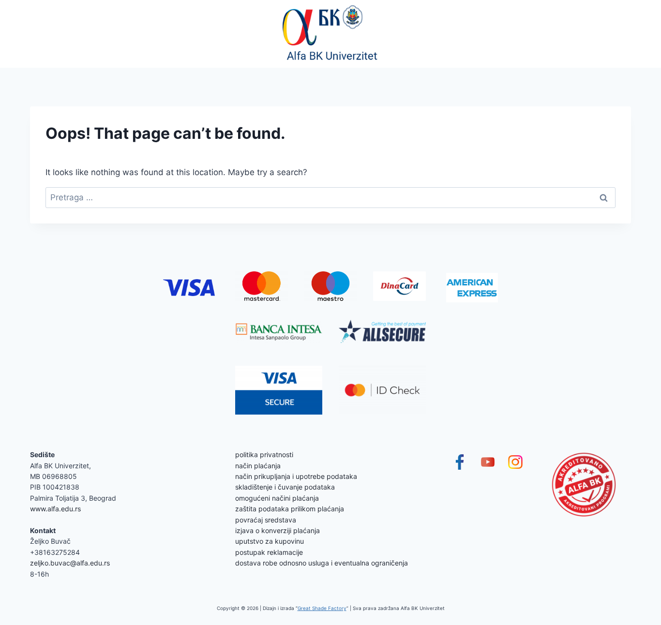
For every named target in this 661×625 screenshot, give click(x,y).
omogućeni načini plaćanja (277, 498)
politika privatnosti (264, 454)
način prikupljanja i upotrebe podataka (296, 476)
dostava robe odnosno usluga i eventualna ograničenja (321, 563)
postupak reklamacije (269, 552)
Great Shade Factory (322, 608)
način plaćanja (258, 465)
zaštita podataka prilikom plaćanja (289, 509)
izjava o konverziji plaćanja (277, 530)
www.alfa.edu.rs (55, 509)
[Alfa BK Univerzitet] (330, 34)
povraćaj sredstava (265, 520)
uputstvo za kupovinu (269, 541)
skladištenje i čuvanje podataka (285, 487)
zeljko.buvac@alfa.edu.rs (70, 563)
